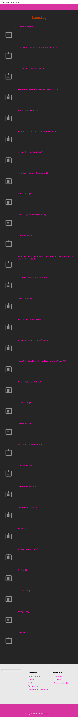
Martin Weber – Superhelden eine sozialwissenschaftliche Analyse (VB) (42, 361)
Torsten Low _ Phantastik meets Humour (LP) (33, 215)
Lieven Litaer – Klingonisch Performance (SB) (33, 173)
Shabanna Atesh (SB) (25, 465)
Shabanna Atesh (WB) (25, 27)
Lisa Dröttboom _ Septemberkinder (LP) (31, 68)
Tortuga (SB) (22, 528)
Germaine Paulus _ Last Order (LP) (29, 382)
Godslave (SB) (22, 570)
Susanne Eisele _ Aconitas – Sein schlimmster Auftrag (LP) (37, 47)
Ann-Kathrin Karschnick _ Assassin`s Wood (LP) (34, 340)
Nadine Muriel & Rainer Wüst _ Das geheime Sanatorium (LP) (38, 131)
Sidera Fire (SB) (23, 633)
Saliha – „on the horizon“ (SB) (28, 110)
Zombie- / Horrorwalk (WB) (27, 486)
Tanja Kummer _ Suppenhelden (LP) (30, 444)
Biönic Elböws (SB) (24, 424)
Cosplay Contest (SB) (25, 298)
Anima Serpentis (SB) (25, 235)
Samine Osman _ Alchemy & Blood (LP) (31, 319)
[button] (39, 7)
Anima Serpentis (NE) (25, 591)
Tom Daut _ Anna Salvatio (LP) (28, 549)
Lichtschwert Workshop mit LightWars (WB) (32, 277)
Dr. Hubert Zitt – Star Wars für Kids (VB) (31, 152)
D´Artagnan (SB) (23, 612)
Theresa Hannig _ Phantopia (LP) (29, 507)
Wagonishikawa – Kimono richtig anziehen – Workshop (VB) (38, 89)
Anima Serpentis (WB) (25, 403)
